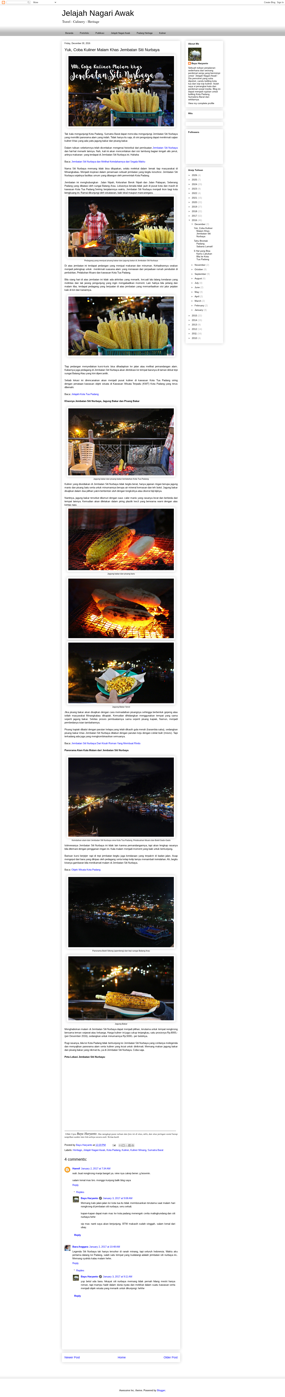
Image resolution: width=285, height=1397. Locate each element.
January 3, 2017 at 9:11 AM (117, 1276)
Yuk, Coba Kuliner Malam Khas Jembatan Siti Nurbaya (203, 232)
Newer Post (72, 1357)
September (201, 274)
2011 (194, 333)
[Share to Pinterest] (132, 1145)
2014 (195, 320)
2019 (195, 206)
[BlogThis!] (123, 1145)
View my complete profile (201, 103)
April (197, 296)
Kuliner (162, 33)
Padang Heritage (145, 33)
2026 (195, 175)
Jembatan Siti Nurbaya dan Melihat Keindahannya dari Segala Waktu (108, 161)
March (198, 301)
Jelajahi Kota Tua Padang (85, 394)
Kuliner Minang (138, 1150)
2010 (195, 338)
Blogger (161, 1390)
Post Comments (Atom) (128, 1369)
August (199, 278)
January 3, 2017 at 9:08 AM (117, 1198)
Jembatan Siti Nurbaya (165, 147)
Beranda (69, 33)
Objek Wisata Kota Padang (85, 869)
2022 (195, 193)
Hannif (76, 1168)
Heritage (77, 1150)
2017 (195, 215)
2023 (195, 188)
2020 (195, 202)
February (200, 305)
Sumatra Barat (155, 1150)
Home (122, 1357)
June (197, 287)
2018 (195, 211)
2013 (195, 324)
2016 (195, 220)
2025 (195, 179)
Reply (75, 1185)
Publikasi (99, 33)
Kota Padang (113, 1150)
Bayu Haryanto (89, 1198)
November (200, 265)
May (197, 292)
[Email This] (120, 1145)
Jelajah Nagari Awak (98, 13)
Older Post (171, 1357)
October (199, 269)
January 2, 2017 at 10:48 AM (104, 1246)
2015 (195, 315)
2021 (195, 197)
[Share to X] (126, 1145)
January (199, 310)
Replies (80, 1192)
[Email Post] (113, 1144)
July (197, 283)
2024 (195, 184)
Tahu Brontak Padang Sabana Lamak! (203, 243)
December (200, 224)
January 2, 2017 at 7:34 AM (96, 1168)
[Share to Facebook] (129, 1145)
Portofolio (84, 33)
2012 (195, 329)
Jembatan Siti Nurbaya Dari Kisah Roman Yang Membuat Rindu (105, 743)
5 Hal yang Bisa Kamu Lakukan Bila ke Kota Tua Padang (203, 255)
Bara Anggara (80, 1246)
